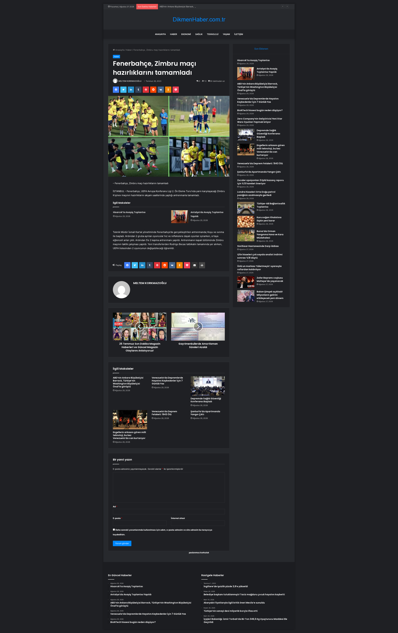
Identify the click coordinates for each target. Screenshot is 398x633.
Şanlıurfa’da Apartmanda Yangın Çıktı (205, 413)
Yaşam (226, 34)
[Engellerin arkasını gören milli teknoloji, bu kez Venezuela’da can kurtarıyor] (130, 419)
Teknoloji (212, 34)
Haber (173, 34)
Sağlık (199, 34)
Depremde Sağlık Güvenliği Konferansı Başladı (206, 400)
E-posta (117, 518)
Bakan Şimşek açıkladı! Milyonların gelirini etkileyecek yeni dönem (270, 295)
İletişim (238, 34)
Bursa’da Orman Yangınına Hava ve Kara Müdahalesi (270, 234)
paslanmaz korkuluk (199, 552)
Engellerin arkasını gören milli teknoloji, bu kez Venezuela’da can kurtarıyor (129, 435)
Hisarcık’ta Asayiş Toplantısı (129, 212)
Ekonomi (186, 34)
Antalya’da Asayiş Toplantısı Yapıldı (267, 70)
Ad (115, 506)
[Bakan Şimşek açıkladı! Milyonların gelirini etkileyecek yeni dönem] (245, 296)
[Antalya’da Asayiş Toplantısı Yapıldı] (179, 216)
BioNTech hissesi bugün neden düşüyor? (260, 110)
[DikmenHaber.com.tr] (199, 19)
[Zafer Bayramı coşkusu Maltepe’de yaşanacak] (245, 282)
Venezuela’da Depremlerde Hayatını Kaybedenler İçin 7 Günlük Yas (167, 380)
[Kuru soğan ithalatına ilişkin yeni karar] (245, 221)
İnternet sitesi (178, 518)
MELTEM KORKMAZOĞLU (129, 81)
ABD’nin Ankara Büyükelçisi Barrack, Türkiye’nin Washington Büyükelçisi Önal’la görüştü (201, 6)
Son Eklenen (261, 48)
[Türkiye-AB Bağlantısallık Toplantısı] (245, 208)
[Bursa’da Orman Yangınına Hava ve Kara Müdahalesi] (245, 235)
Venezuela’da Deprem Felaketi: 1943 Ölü (164, 413)
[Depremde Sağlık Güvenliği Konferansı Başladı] (208, 386)
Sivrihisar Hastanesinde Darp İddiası (258, 246)
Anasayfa (160, 34)
